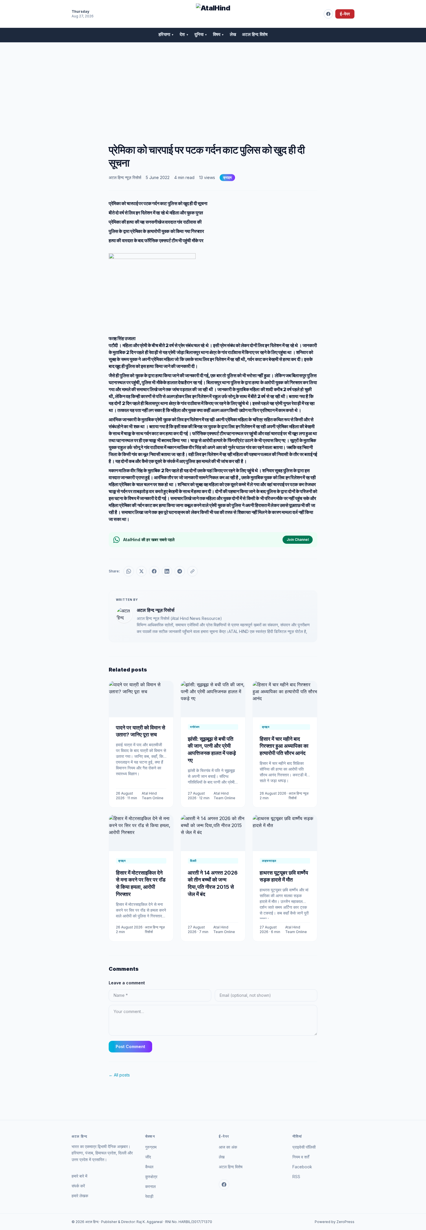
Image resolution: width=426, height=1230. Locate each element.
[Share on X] (141, 571)
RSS (296, 1176)
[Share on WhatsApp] (128, 571)
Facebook (302, 1166)
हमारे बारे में (79, 1176)
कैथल (149, 1166)
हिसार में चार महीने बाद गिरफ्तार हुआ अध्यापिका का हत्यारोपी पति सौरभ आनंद (284, 746)
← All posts (119, 1074)
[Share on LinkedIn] (167, 571)
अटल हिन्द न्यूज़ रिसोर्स (125, 177)
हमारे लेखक (80, 1195)
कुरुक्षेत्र (151, 1176)
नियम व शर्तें (300, 1156)
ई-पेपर (345, 13)
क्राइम (227, 177)
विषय (218, 34)
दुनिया (200, 34)
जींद (148, 1156)
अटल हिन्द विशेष (254, 34)
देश (184, 34)
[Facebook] (328, 14)
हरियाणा (166, 34)
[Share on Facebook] (154, 571)
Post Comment (130, 1046)
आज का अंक (228, 1147)
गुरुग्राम (150, 1147)
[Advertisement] (213, 86)
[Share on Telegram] (179, 571)
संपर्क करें (78, 1185)
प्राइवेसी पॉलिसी (304, 1147)
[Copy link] (192, 571)
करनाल (150, 1186)
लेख (233, 34)
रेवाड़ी (149, 1196)
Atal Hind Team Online (152, 795)
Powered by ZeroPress (334, 1222)
